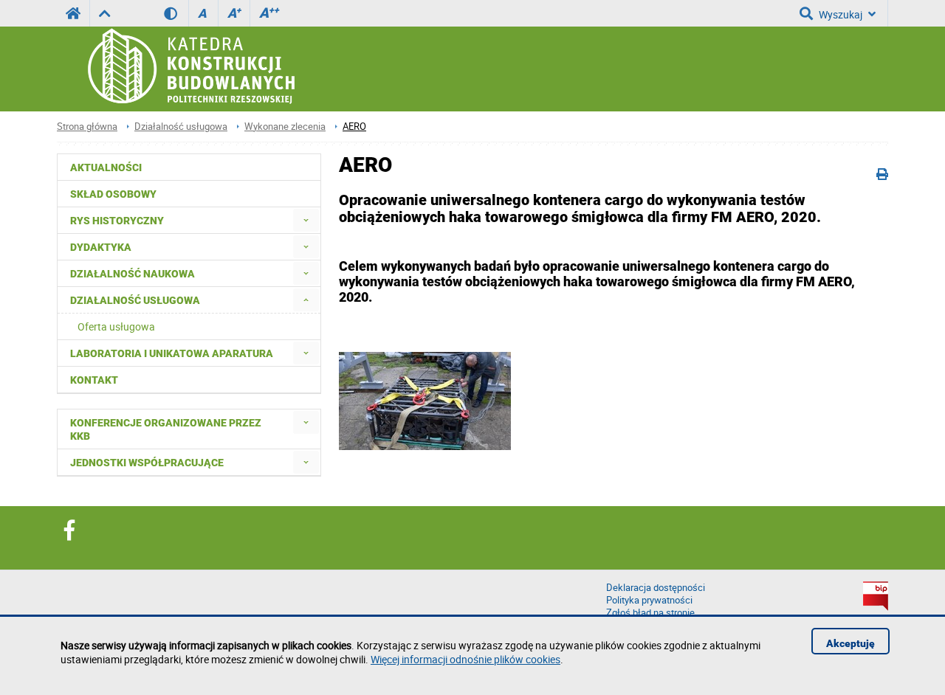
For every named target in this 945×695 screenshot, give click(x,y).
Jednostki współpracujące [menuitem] (147, 462)
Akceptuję (850, 643)
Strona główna (87, 126)
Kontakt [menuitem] (94, 380)
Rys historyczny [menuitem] (117, 221)
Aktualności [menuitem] (106, 167)
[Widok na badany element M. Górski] (425, 401)
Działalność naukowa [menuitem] (132, 274)
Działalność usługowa (180, 126)
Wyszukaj (840, 14)
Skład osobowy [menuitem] (113, 194)
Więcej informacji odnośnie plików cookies (465, 659)
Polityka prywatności (649, 600)
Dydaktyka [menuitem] (100, 247)
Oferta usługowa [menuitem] (116, 326)
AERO (354, 126)
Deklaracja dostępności (655, 587)
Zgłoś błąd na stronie (650, 612)
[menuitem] (306, 220)
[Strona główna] (190, 69)
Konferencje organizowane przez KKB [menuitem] (165, 429)
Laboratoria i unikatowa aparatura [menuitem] (171, 353)
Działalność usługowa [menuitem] (135, 300)
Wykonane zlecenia (285, 126)
